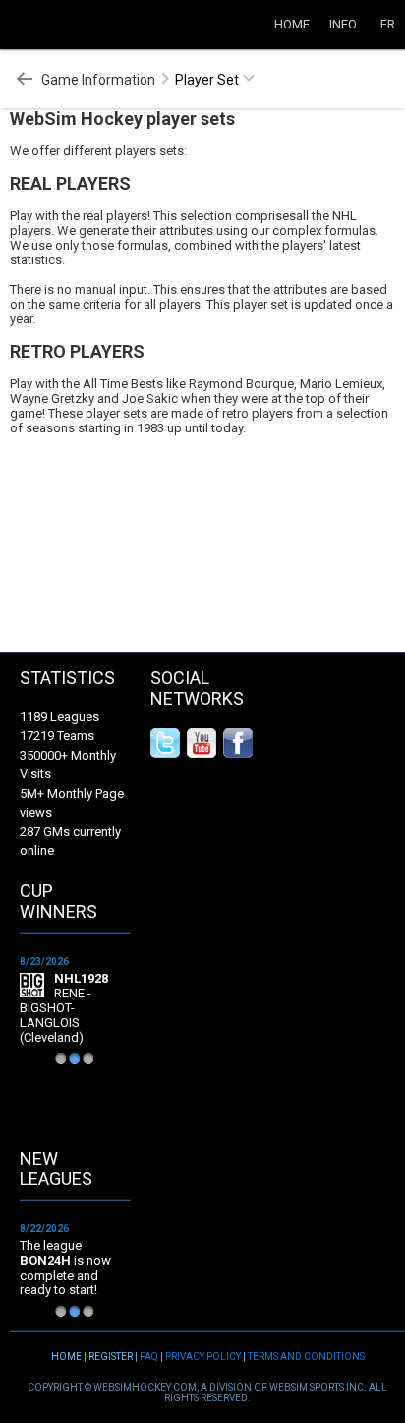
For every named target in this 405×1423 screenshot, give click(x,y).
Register (110, 1356)
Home (292, 24)
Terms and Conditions (306, 1356)
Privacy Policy (203, 1356)
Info (343, 24)
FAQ (149, 1356)
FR (387, 24)
